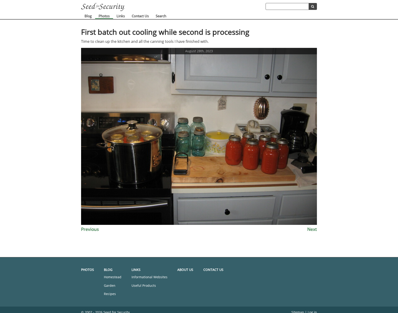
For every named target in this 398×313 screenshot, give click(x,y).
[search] (313, 6)
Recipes (110, 294)
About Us (185, 269)
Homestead (112, 277)
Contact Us (140, 16)
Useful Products (144, 285)
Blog (88, 16)
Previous (90, 229)
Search (161, 16)
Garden (109, 285)
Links (121, 16)
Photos (104, 16)
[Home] (173, 7)
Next (312, 229)
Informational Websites (149, 277)
